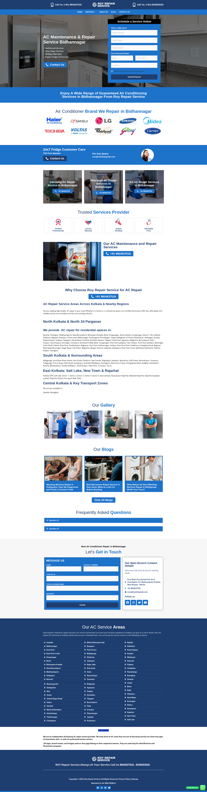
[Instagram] (133, 602)
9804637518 (127, 764)
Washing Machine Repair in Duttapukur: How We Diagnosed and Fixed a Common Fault (62, 487)
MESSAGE (50, 594)
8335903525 (143, 764)
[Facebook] (127, 602)
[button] (46, 424)
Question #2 (54, 529)
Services (89, 12)
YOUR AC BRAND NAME (55, 584)
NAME (49, 565)
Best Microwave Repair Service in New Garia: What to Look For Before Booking (103, 487)
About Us (103, 12)
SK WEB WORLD (109, 783)
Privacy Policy (124, 779)
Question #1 (54, 520)
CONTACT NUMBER (91, 565)
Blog (113, 12)
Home (79, 12)
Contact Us (124, 12)
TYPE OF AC (51, 574)
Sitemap (134, 779)
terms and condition (138, 71)
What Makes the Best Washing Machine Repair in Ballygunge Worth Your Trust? (142, 487)
